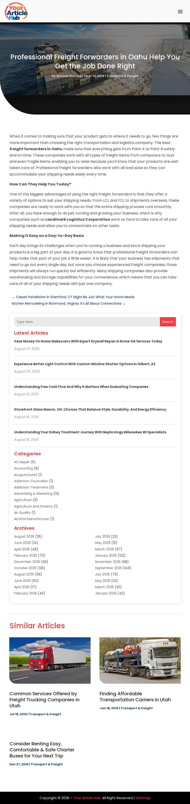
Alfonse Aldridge (69, 76)
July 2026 (102, 536)
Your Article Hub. (87, 797)
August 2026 (24, 536)
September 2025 (108, 568)
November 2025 (107, 561)
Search (168, 321)
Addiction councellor (31, 481)
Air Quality (22, 512)
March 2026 (104, 549)
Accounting (23, 468)
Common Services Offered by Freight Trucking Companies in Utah (44, 699)
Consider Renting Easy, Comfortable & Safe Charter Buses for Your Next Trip (42, 749)
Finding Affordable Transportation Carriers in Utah (135, 696)
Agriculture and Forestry (33, 506)
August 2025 (24, 574)
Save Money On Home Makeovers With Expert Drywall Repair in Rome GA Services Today (88, 341)
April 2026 (22, 549)
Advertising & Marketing (33, 493)
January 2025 (106, 593)
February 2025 (25, 593)
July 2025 (102, 574)
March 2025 (104, 587)
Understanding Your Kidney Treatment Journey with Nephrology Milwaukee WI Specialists (90, 432)
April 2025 (21, 587)
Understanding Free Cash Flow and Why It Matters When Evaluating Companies (81, 386)
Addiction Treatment (31, 487)
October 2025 (25, 568)
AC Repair (22, 462)
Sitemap (143, 797)
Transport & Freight (123, 76)
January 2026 (106, 555)
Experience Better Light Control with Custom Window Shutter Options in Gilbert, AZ (84, 364)
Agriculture (23, 500)
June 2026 (22, 542)
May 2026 (103, 542)
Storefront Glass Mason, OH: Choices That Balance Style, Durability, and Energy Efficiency (90, 409)
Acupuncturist (25, 474)
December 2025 (27, 561)
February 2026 (25, 555)
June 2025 (22, 580)
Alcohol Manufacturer (31, 519)
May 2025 (102, 580)
